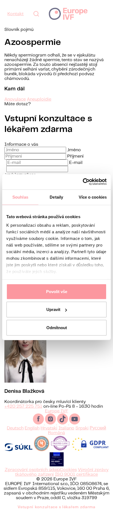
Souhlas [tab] (20, 196)
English (32, 428)
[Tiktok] (63, 423)
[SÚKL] (18, 450)
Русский (98, 428)
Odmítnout (56, 327)
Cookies (68, 470)
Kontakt (15, 14)
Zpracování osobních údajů (32, 470)
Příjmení (75, 156)
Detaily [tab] (56, 196)
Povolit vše (56, 291)
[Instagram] (51, 423)
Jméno (74, 150)
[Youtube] (74, 423)
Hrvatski (49, 428)
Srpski (82, 428)
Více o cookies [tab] (93, 196)
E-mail (76, 163)
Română (56, 433)
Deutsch (15, 428)
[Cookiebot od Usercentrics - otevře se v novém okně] (83, 181)
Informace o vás (21, 144)
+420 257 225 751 (23, 406)
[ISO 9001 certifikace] (57, 465)
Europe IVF (68, 13)
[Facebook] (39, 423)
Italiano (66, 428)
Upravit (53, 309)
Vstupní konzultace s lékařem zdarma (56, 507)
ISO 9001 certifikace (76, 474)
